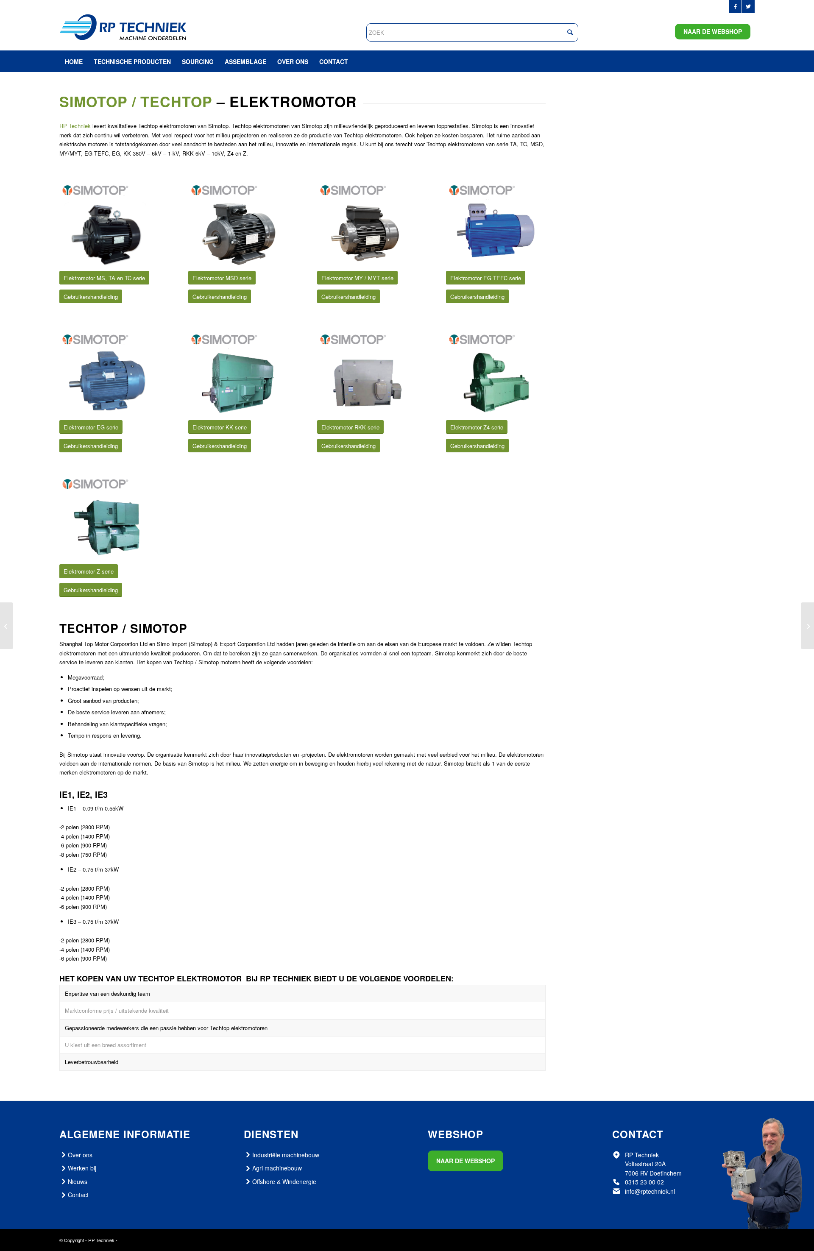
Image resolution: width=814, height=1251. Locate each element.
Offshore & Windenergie (284, 1181)
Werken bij (82, 1168)
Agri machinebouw (277, 1168)
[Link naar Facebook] (735, 6)
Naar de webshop (712, 31)
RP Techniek (75, 126)
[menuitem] (73, 61)
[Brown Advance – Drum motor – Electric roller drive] (807, 625)
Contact (78, 1194)
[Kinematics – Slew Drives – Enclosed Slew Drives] (6, 625)
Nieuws (77, 1181)
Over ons (80, 1155)
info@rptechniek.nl (650, 1191)
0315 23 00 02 (644, 1182)
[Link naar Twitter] (748, 6)
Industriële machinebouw (285, 1155)
